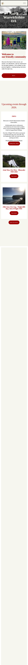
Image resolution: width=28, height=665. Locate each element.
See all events (14, 222)
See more (14, 176)
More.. (14, 75)
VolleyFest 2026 (13, 143)
